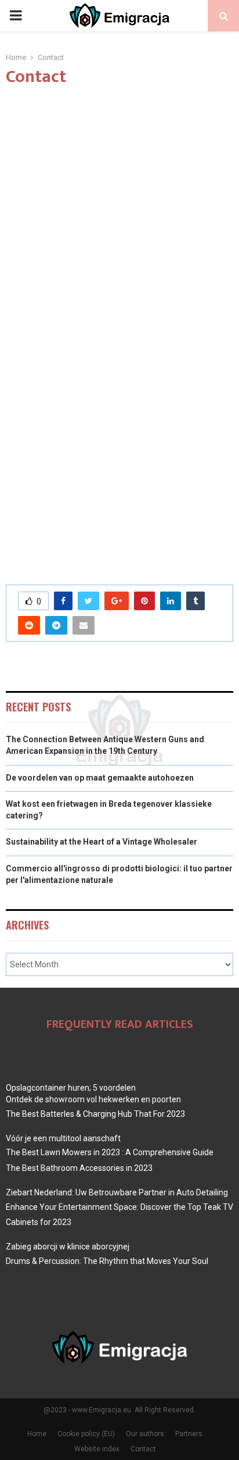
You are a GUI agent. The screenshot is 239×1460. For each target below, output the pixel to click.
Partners (188, 1434)
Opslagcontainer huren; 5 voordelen (71, 1087)
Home (36, 1434)
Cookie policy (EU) (86, 1434)
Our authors (145, 1434)
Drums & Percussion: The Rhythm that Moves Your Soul (107, 1261)
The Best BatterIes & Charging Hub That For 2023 (95, 1114)
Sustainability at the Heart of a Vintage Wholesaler (101, 841)
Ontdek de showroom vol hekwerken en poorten (93, 1099)
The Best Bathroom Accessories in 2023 (79, 1168)
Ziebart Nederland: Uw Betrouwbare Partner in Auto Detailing (117, 1192)
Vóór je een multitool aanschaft (63, 1138)
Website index (96, 1449)
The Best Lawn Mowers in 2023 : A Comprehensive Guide (109, 1152)
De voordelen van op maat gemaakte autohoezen (100, 777)
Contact (143, 1449)
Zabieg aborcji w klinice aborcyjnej (67, 1246)
